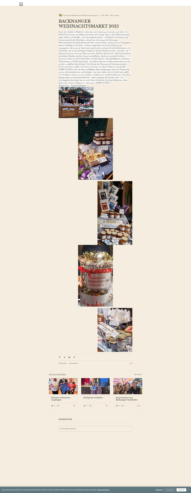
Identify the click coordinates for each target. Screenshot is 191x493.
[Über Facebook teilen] (60, 357)
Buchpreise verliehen (93, 398)
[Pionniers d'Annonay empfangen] (63, 386)
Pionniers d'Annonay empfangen (60, 399)
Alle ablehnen (170, 490)
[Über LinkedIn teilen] (69, 357)
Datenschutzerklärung (103, 490)
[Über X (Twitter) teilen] (64, 357)
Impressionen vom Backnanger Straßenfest (126, 399)
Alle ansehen (138, 374)
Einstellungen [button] (159, 490)
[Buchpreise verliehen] (95, 386)
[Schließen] (188, 489)
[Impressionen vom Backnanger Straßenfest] (127, 386)
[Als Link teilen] (74, 357)
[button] (21, 4)
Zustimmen (181, 490)
